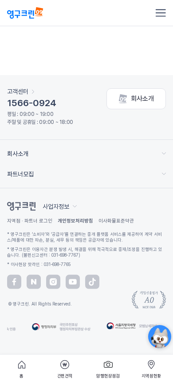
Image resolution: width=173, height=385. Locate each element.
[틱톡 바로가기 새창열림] (92, 281)
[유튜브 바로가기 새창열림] (73, 281)
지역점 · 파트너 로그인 (29, 221)
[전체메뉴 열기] (160, 13)
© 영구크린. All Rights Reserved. (39, 303)
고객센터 (17, 91)
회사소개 (142, 99)
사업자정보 (56, 206)
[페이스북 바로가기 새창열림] (14, 281)
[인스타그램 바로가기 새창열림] (53, 281)
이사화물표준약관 (116, 221)
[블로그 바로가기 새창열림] (34, 281)
